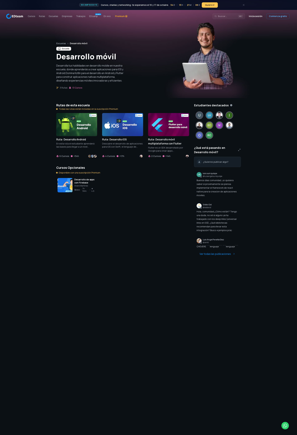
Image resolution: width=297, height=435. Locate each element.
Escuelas (61, 43)
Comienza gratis (278, 16)
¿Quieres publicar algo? (215, 161)
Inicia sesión (255, 16)
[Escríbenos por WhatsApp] (285, 425)
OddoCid (207, 204)
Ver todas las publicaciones (215, 254)
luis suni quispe (210, 173)
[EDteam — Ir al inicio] (14, 16)
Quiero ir (210, 4)
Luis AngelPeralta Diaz (213, 239)
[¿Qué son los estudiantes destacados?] (231, 105)
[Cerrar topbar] (243, 5)
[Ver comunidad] (239, 149)
